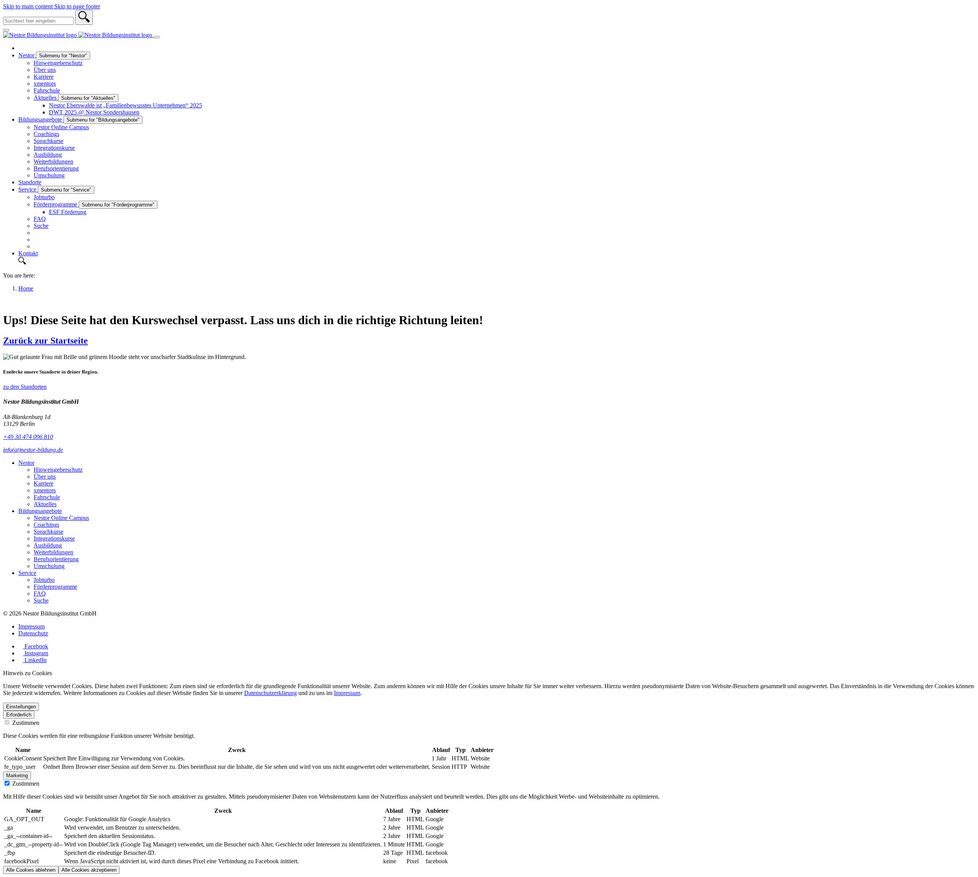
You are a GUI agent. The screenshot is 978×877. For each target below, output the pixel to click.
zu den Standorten (25, 386)
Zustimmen (25, 722)
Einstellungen (21, 707)
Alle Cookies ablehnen (30, 870)
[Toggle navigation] (157, 37)
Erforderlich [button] (18, 715)
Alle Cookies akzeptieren (89, 870)
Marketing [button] (17, 775)
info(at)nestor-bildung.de (33, 450)
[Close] (6, 30)
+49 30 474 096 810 (28, 437)
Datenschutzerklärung (270, 693)
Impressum (347, 693)
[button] (496, 261)
